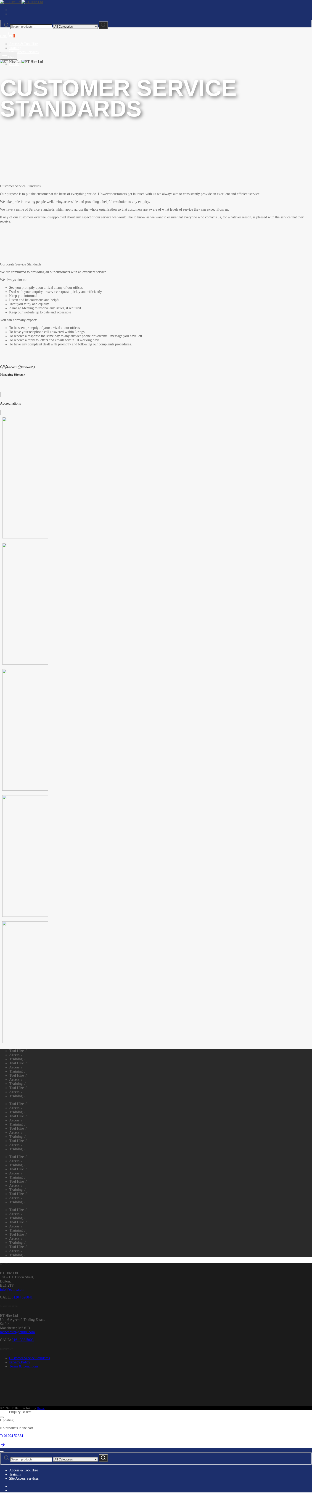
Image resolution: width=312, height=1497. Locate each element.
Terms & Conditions (23, 1366)
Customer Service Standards (29, 1358)
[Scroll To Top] (2, 1446)
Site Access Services (24, 52)
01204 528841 (22, 1297)
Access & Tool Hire (23, 44)
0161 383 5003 (23, 1340)
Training (15, 48)
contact (14, 64)
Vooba (41, 1408)
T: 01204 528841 (12, 1436)
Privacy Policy (19, 1362)
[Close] (2, 1417)
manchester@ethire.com (17, 1332)
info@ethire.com (12, 1289)
